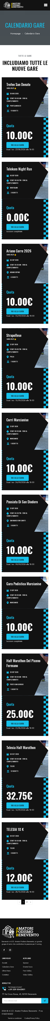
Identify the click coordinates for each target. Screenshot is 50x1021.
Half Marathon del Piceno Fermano (23, 663)
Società (4, 963)
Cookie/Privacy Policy (31, 1018)
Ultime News (6, 971)
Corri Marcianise (17, 419)
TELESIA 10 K (15, 829)
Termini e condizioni (15, 1018)
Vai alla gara (17, 145)
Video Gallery (28, 975)
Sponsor (26, 963)
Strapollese (13, 335)
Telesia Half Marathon (20, 747)
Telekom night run (19, 168)
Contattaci (5, 975)
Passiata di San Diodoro (22, 501)
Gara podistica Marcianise (23, 583)
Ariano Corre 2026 (18, 250)
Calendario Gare (8, 967)
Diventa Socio (27, 967)
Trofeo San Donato (18, 84)
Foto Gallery (27, 971)
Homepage (15, 33)
